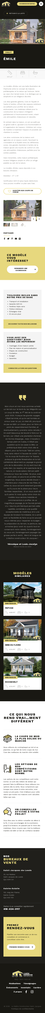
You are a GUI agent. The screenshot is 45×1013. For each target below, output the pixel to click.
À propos (18, 992)
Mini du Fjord (13, 645)
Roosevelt (11, 682)
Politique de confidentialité (22, 1009)
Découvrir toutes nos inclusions (22, 324)
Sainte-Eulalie (11, 888)
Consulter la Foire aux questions (22, 368)
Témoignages (29, 983)
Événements (12, 988)
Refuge (9, 608)
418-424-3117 (11, 909)
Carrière (37, 988)
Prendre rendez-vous (19, 947)
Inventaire (25, 988)
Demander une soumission (20, 269)
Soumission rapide (27, 4)
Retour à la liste (17, 13)
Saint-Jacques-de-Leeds (17, 870)
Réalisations (15, 983)
